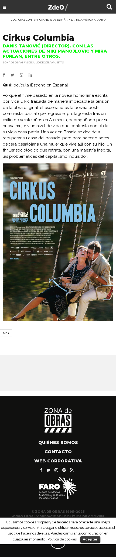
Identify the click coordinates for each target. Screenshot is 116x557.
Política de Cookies (84, 516)
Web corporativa (58, 460)
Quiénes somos (58, 442)
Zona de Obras (13, 62)
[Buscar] (109, 7)
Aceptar (90, 539)
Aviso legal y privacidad (37, 516)
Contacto (58, 451)
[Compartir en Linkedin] (32, 75)
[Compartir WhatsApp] (24, 75)
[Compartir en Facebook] (7, 75)
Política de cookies (62, 539)
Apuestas (57, 62)
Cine (6, 332)
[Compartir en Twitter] (15, 75)
